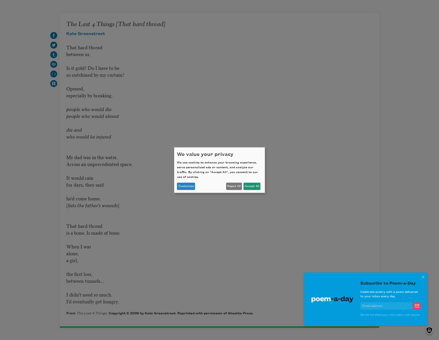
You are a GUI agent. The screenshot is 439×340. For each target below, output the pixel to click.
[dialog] (219, 170)
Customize (186, 186)
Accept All (252, 186)
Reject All (234, 186)
